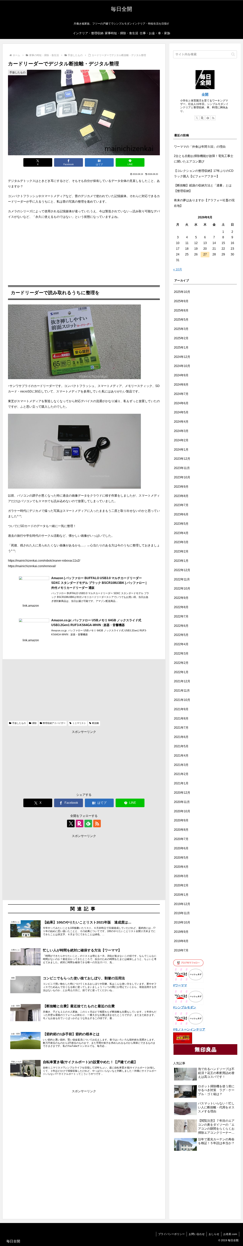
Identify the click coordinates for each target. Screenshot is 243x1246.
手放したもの (19, 723)
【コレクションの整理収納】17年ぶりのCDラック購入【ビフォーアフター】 (204, 173)
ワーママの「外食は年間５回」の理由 (200, 146)
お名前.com (230, 1234)
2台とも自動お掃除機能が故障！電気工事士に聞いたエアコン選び (203, 158)
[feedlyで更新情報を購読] (88, 823)
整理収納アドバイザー (54, 723)
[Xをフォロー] (71, 823)
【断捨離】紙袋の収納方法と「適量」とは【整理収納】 (203, 188)
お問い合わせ (197, 1234)
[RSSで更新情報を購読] (97, 823)
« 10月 (177, 269)
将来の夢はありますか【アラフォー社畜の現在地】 (204, 203)
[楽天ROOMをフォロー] (79, 823)
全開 (205, 94)
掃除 (34, 723)
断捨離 (95, 723)
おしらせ (214, 1234)
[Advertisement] (84, 250)
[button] (233, 54)
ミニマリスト (79, 723)
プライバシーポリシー (171, 1234)
